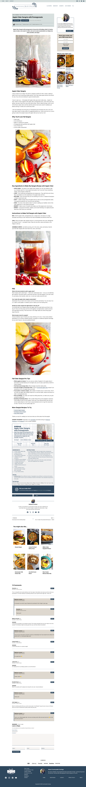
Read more (69, 30)
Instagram (21, 421)
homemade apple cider (42, 387)
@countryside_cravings (41, 490)
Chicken (26, 777)
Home (3, 1)
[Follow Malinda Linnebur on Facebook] (27, 512)
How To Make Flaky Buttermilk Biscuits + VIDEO (44, 519)
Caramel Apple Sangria (19, 410)
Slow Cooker (26, 768)
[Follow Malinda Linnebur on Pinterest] (38, 512)
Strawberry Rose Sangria (20, 411)
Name (13, 748)
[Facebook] (77, 1)
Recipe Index (52, 777)
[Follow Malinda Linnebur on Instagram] (33, 512)
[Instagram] (79, 1)
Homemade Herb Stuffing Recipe (18, 519)
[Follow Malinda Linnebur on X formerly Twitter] (30, 512)
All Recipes (49, 5)
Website (42, 748)
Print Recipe (49, 440)
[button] (15, 426)
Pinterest (48, 419)
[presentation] (19, 537)
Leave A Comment (25, 20)
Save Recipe (40, 440)
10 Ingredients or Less (28, 769)
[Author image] (14, 24)
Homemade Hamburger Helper (70, 61)
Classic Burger (18, 547)
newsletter (33, 419)
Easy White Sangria (18, 413)
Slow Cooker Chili (61, 61)
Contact (12, 1)
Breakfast (55, 5)
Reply (52, 588)
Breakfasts (26, 776)
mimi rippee (14, 702)
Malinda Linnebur (19, 24)
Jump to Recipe (16, 20)
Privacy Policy (72, 777)
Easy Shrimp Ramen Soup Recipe (61, 77)
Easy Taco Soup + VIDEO (70, 77)
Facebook (14, 421)
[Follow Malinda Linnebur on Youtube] (36, 512)
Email (28, 748)
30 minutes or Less (28, 772)
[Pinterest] (81, 1)
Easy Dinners (68, 5)
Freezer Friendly (27, 771)
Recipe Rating (14, 730)
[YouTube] (84, 1)
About (7, 1)
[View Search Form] (73, 6)
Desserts (61, 5)
